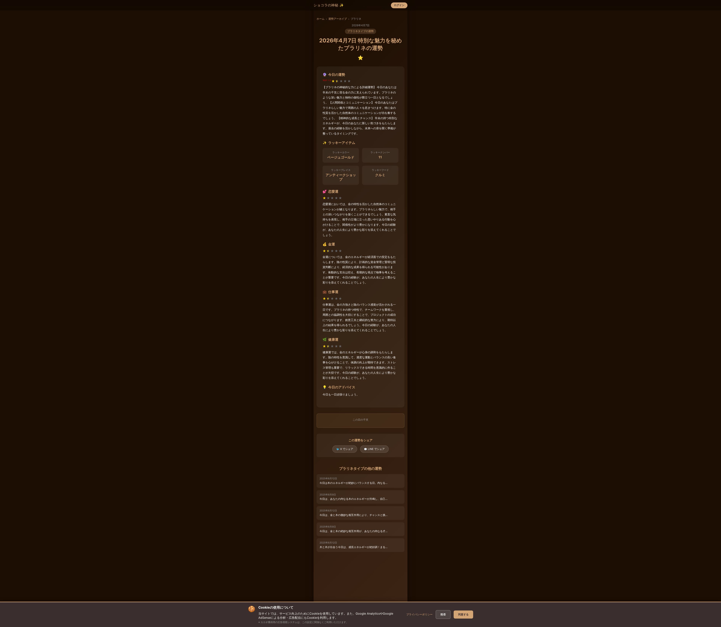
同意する (463, 614)
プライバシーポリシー (419, 614)
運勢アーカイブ (337, 18)
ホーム (320, 18)
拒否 (443, 614)
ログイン (399, 5)
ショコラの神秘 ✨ (329, 5)
